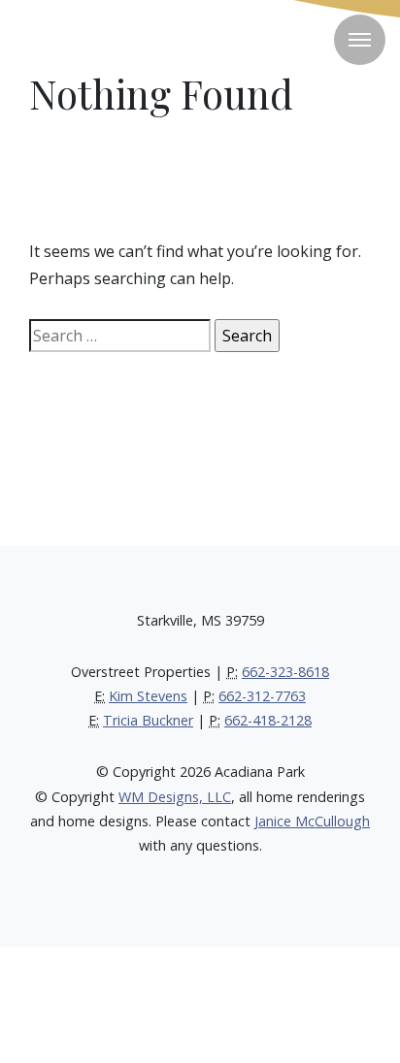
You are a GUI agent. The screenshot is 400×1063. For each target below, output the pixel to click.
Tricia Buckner (148, 720)
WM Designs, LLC (174, 797)
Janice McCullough (312, 821)
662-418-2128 (268, 720)
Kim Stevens (148, 696)
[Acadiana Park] (97, 38)
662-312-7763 (262, 696)
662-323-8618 (285, 671)
